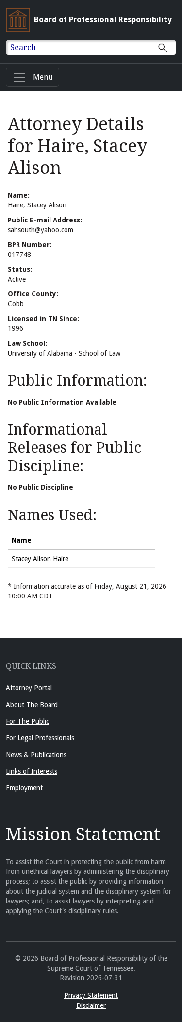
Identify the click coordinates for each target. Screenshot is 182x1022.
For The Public (27, 721)
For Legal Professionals (40, 738)
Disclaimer (91, 1005)
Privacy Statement (91, 995)
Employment (24, 788)
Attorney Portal (29, 688)
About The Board (32, 705)
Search (23, 47)
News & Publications (36, 755)
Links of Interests (31, 771)
